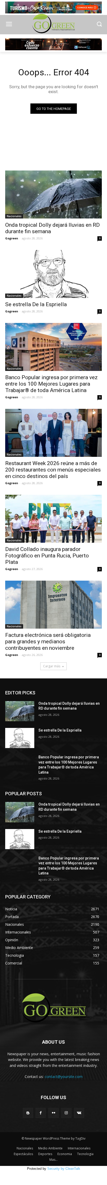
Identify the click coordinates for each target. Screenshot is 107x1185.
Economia (64, 1154)
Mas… (53, 1159)
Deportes (45, 1154)
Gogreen (11, 238)
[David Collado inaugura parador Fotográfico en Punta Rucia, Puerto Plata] (53, 519)
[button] (99, 25)
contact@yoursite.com (64, 1076)
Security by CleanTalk (63, 1169)
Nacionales (14, 216)
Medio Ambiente (50, 1148)
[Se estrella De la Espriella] (53, 274)
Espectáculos (23, 1154)
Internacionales (79, 1148)
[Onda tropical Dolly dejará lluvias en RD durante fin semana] (53, 194)
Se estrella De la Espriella (36, 304)
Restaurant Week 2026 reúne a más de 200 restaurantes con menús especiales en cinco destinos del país (53, 469)
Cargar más (51, 666)
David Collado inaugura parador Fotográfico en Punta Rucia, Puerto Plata (47, 555)
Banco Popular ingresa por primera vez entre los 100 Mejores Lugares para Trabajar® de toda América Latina (51, 383)
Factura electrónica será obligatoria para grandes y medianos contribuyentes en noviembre (48, 641)
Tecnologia (85, 1154)
